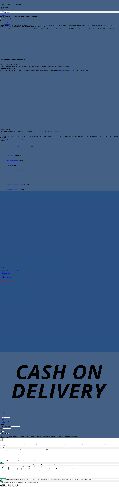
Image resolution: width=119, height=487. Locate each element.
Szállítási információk (5, 278)
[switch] (0, 463)
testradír (61, 70)
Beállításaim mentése (4, 486)
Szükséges (3, 448)
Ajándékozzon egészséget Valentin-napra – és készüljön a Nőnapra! (11, 139)
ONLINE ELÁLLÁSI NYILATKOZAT (8, 280)
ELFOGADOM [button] (7, 437)
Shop (3, 419)
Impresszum (4, 276)
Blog (3, 13)
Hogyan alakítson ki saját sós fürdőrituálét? (9, 269)
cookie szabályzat (104, 444)
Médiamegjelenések (5, 421)
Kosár (3, 279)
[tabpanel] (59, 455)
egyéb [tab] (1, 480)
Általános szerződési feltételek (7, 277)
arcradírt (73, 70)
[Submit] (2, 12)
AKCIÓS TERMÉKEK (5, 12)
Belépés (7, 433)
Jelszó (1, 428)
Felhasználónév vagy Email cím (5, 426)
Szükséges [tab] (2, 447)
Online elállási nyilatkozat (6, 273)
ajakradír (69, 70)
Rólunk (3, 1)
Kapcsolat (3, 413)
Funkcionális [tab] (2, 462)
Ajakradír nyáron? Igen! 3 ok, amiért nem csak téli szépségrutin (12, 270)
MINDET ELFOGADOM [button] (13, 486)
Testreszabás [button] (2, 437)
